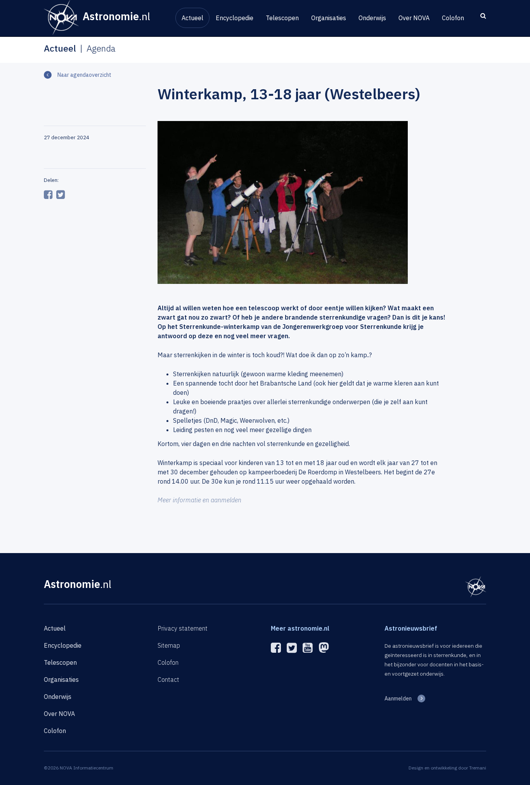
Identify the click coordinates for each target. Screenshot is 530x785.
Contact (168, 679)
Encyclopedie (234, 18)
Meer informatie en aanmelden (199, 500)
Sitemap (169, 645)
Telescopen (282, 18)
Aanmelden (398, 698)
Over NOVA (414, 18)
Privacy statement (183, 628)
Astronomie (77, 584)
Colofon (453, 18)
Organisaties (328, 18)
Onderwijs (372, 18)
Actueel (192, 18)
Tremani (477, 768)
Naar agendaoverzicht (84, 74)
